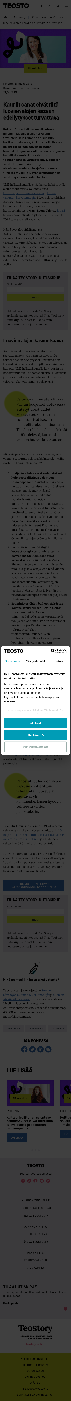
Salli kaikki (35, 723)
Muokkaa (33, 734)
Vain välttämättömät (35, 746)
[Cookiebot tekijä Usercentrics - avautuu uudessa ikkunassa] (51, 651)
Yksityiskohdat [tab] (35, 661)
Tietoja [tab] (58, 661)
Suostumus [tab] (12, 661)
